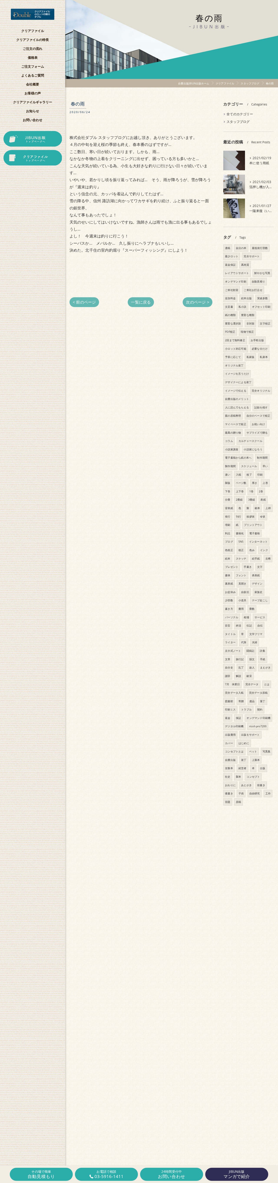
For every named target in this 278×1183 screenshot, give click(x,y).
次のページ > (197, 302)
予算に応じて (233, 357)
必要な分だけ (260, 349)
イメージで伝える (235, 391)
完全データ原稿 (258, 693)
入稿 (238, 474)
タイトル (230, 634)
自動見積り (258, 281)
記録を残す (261, 407)
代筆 (243, 642)
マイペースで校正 (235, 424)
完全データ (252, 684)
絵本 (227, 558)
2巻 (261, 491)
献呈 (249, 676)
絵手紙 (256, 558)
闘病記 (251, 651)
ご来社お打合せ (253, 290)
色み (252, 550)
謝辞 (227, 676)
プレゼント (231, 567)
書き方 (229, 609)
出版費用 (230, 735)
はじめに (243, 743)
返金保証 (230, 265)
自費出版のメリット (237, 399)
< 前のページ (84, 302)
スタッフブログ (238, 122)
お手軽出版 (257, 340)
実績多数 (262, 298)
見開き (242, 583)
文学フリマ (256, 634)
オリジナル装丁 (234, 365)
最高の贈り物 (233, 432)
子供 (241, 793)
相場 (246, 617)
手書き (248, 567)
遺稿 (227, 248)
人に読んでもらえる (237, 407)
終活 (238, 625)
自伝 (260, 625)
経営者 (242, 768)
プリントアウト (253, 525)
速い (227, 474)
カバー (229, 743)
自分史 (229, 667)
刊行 (238, 516)
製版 (227, 483)
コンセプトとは (234, 751)
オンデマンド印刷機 (258, 718)
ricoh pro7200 (258, 726)
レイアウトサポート (237, 273)
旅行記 (240, 659)
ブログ (229, 541)
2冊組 (239, 499)
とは (266, 684)
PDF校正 (230, 332)
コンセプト (253, 777)
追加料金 (230, 298)
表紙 (263, 499)
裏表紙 (229, 583)
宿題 (227, 802)
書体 (227, 575)
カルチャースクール (250, 441)
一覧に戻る (141, 302)
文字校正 (265, 323)
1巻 (251, 491)
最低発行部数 (260, 248)
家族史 (259, 592)
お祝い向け (258, 424)
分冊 (227, 499)
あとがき (246, 785)
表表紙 (256, 575)
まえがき (265, 667)
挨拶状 (251, 516)
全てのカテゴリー (240, 114)
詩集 (262, 651)
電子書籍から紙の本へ (238, 457)
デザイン (257, 583)
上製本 (256, 760)
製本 (238, 777)
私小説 (242, 307)
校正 (241, 550)
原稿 (238, 802)
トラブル (246, 709)
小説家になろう (253, 449)
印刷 (260, 474)
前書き (261, 785)
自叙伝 (245, 592)
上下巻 (240, 491)
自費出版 (230, 760)
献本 (257, 508)
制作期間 (262, 457)
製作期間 (230, 466)
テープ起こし (260, 600)
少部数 (229, 600)
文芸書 (229, 307)
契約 (259, 709)
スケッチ (241, 558)
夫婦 (254, 642)
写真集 (267, 751)
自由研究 (254, 793)
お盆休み (230, 592)
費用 (241, 609)
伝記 (249, 625)
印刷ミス (230, 709)
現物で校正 (247, 332)
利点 (227, 533)
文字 (259, 567)
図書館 (229, 701)
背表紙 (229, 508)
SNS (241, 541)
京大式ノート (233, 651)
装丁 (243, 760)
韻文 (252, 659)
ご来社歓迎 (231, 290)
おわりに (230, 785)
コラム (229, 441)
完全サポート (252, 256)
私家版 (251, 357)
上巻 (265, 483)
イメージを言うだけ (237, 374)
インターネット (258, 541)
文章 (227, 659)
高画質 (245, 265)
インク (264, 550)
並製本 (229, 768)
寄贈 (241, 701)
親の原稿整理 (233, 416)
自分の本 (241, 248)
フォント (241, 575)
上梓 (268, 508)
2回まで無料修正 (235, 340)
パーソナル (231, 617)
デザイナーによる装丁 (238, 382)
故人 (252, 667)
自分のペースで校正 (258, 416)
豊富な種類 (247, 315)
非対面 (251, 323)
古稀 (268, 558)
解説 (238, 676)
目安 (227, 625)
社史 (227, 777)
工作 (268, 793)
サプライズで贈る (257, 432)
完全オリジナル (261, 391)
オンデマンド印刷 (235, 281)
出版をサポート (250, 735)
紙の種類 (230, 315)
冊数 (252, 609)
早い (265, 466)
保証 (238, 718)
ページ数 (241, 483)
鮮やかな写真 (262, 273)
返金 (227, 718)
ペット (253, 751)
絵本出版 (246, 298)
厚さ (254, 483)
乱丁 (241, 667)
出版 (262, 768)
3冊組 (251, 499)
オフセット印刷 (261, 307)
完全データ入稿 (234, 693)
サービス (260, 617)
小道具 (242, 600)
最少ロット (231, 256)
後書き (229, 793)
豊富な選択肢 (233, 323)
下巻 (227, 491)
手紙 (262, 659)
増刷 (227, 525)
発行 (227, 516)
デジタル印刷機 (234, 726)
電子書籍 (254, 533)
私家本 (264, 357)
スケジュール (249, 466)
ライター (230, 642)
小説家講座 (231, 449)
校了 (249, 474)
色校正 (229, 550)
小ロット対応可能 (235, 349)
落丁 (262, 701)
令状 (262, 516)
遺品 (252, 701)
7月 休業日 (232, 684)
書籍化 (240, 533)
